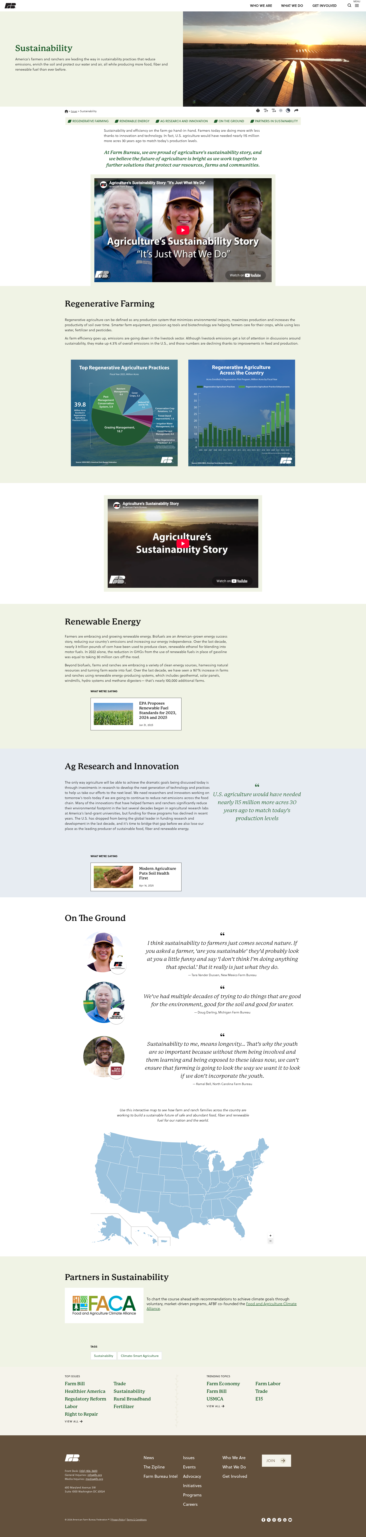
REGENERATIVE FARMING (90, 121)
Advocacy (192, 1476)
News (149, 1457)
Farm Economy (223, 1383)
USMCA (215, 1399)
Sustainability (103, 1356)
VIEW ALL (72, 1421)
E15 (259, 1399)
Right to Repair (81, 1414)
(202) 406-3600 (88, 1471)
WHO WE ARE (261, 6)
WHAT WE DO (292, 6)
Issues (189, 1457)
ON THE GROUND (231, 121)
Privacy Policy (118, 1519)
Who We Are (234, 1457)
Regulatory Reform (85, 1399)
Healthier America (85, 1391)
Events (189, 1467)
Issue (74, 111)
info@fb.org (94, 1475)
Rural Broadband (132, 1399)
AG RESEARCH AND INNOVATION (184, 121)
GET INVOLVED (324, 6)
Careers (190, 1504)
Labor (71, 1406)
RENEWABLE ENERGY (134, 121)
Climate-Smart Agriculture (140, 1356)
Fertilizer (124, 1406)
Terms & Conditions (137, 1519)
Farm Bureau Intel (161, 1476)
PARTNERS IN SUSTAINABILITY (276, 121)
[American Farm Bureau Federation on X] (269, 1520)
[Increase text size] (266, 110)
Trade (120, 1383)
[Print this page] (258, 110)
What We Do (234, 1467)
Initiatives (192, 1485)
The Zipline (154, 1467)
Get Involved (234, 1476)
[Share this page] (297, 110)
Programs (192, 1495)
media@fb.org (94, 1479)
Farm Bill (75, 1383)
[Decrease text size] (274, 110)
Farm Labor (267, 1383)
